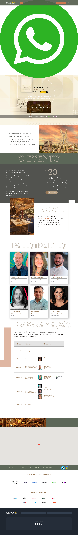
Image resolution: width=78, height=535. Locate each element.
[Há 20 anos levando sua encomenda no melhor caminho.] (53, 499)
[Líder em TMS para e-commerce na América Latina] (34, 499)
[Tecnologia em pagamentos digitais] (53, 482)
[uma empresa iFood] (53, 504)
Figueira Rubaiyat (43, 218)
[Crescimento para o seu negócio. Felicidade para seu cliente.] (24, 499)
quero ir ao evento (60, 2)
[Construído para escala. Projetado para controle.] (63, 499)
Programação (40, 2)
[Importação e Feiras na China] (14, 499)
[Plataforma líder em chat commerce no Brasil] (44, 482)
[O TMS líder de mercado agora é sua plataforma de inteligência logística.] (44, 499)
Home (21, 2)
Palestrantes (33, 2)
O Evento (27, 2)
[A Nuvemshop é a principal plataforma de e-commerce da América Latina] (34, 482)
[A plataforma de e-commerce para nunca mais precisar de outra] (34, 504)
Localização (48, 2)
